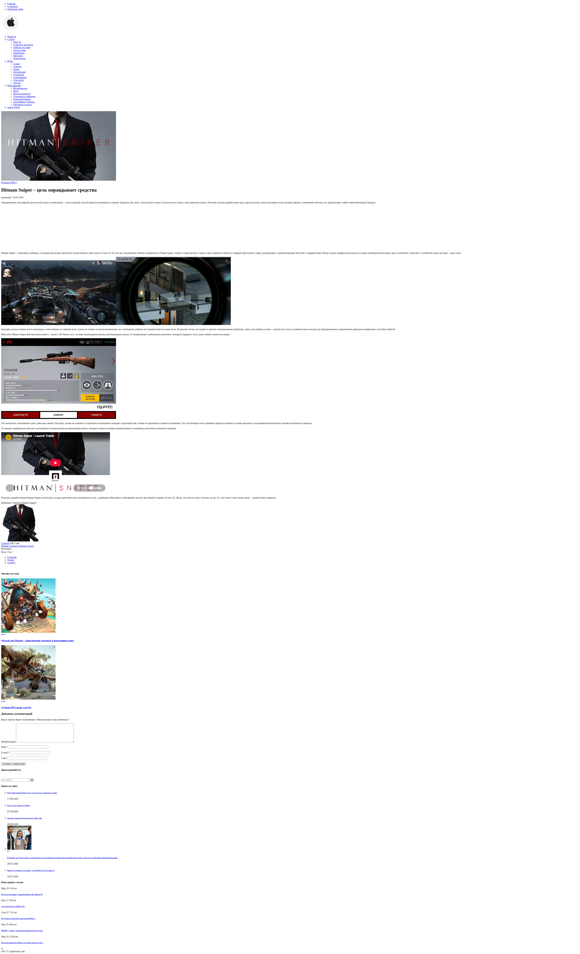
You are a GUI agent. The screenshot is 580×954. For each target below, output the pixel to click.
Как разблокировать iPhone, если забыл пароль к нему (22, 943)
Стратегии (18, 74)
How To (17, 42)
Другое (17, 83)
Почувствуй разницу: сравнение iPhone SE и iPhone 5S (22, 894)
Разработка (19, 53)
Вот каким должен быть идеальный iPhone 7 (18, 918)
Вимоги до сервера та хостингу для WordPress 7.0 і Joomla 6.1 (31, 870)
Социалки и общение (24, 96)
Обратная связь (15, 9)
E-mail (5, 752)
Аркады (17, 66)
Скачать (5, 543)
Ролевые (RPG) (9, 182)
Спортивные (19, 77)
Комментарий (8, 741)
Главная (11, 3)
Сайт (3, 758)
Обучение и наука (22, 104)
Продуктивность (22, 93)
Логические (19, 72)
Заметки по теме (21, 47)
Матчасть (18, 55)
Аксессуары (19, 50)
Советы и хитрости (23, 45)
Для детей (18, 80)
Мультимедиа (20, 88)
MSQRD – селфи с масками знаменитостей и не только (22, 930)
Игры (10, 61)
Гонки (16, 69)
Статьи (10, 39)
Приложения (14, 85)
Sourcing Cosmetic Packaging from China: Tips (24, 818)
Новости (11, 36)
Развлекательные (22, 99)
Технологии (19, 58)
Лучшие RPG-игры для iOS (16, 707)
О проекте (12, 6)
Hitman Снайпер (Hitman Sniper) (17, 546)
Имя (4, 747)
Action (16, 64)
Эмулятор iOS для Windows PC (13, 906)
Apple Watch (13, 107)
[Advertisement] (290, 227)
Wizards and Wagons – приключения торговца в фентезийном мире (37, 640)
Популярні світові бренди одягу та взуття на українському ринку (32, 793)
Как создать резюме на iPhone (18, 805)
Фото (16, 91)
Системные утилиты (24, 102)
